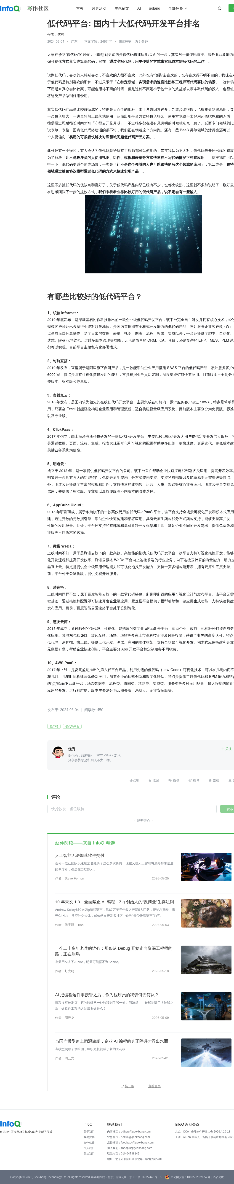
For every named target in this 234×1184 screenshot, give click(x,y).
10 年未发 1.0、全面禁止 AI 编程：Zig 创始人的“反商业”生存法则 (114, 902)
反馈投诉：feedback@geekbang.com (130, 1142)
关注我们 (89, 1153)
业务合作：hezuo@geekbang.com (128, 1137)
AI (139, 8)
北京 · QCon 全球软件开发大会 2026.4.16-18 (202, 1131)
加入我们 (89, 1148)
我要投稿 (89, 1137)
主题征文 (121, 8)
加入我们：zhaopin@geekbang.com (129, 1148)
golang (154, 8)
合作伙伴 (89, 1142)
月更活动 (99, 8)
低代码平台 (72, 726)
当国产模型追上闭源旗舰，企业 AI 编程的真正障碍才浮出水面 (111, 1041)
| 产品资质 (217, 1177)
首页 (79, 8)
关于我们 (89, 1131)
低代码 (54, 726)
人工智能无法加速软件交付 (79, 855)
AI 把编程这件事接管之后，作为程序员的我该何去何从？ (107, 995)
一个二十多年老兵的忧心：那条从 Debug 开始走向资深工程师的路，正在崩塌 (113, 951)
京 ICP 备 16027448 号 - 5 (145, 1177)
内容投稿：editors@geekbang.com (129, 1131)
